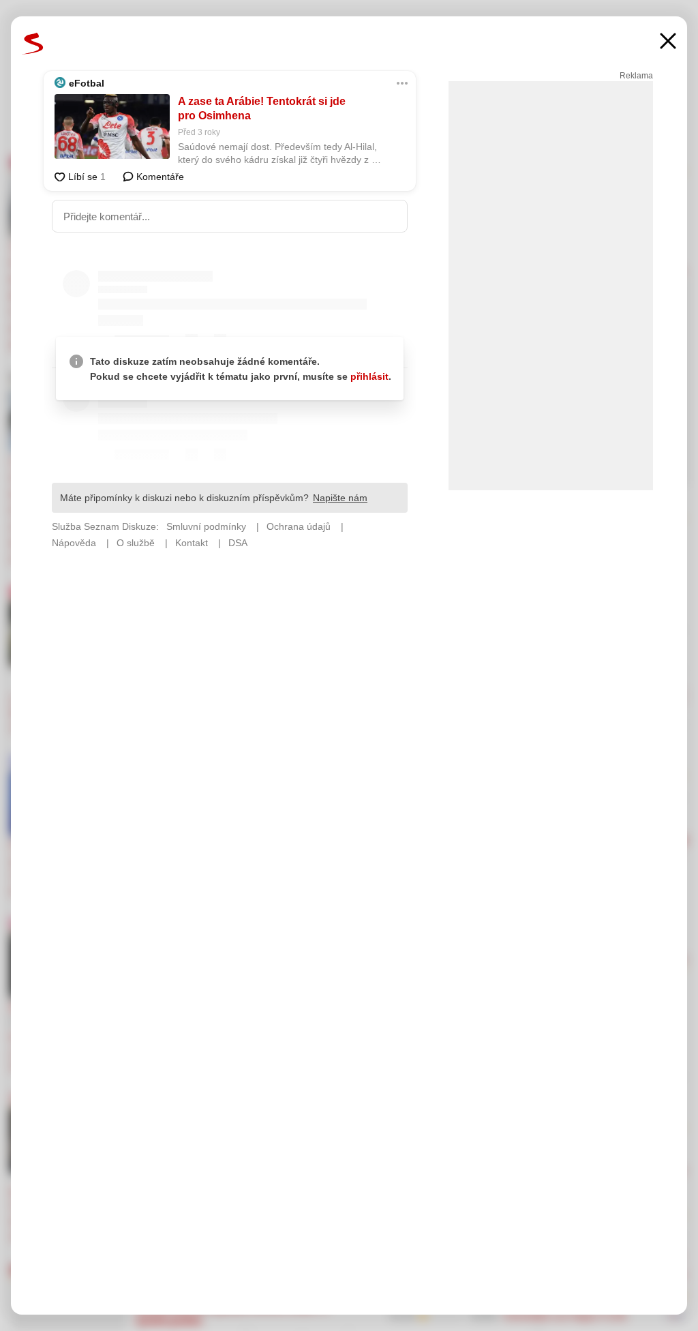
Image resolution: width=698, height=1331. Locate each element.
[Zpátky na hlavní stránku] (33, 44)
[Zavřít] (668, 43)
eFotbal (86, 83)
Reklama (636, 75)
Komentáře (159, 176)
